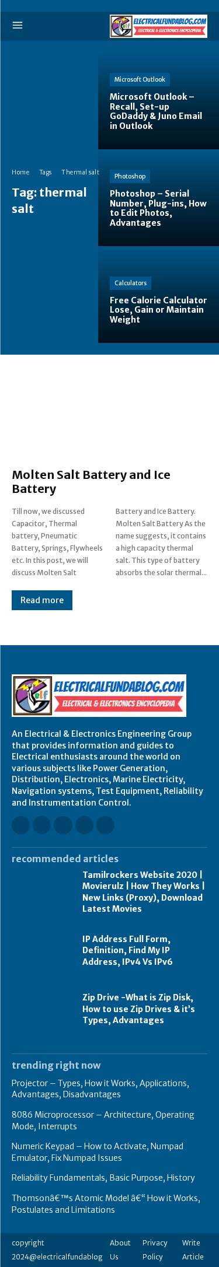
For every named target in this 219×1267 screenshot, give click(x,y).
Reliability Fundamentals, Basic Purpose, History (103, 1177)
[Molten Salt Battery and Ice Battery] (109, 417)
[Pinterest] (84, 825)
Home (20, 172)
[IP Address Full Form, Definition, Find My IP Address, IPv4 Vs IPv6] (41, 951)
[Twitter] (105, 825)
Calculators (130, 283)
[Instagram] (42, 825)
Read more (42, 600)
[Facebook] (21, 825)
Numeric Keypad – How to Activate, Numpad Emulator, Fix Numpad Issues (97, 1152)
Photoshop (129, 176)
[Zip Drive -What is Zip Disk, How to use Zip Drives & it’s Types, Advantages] (41, 1009)
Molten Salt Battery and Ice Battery (91, 481)
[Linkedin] (63, 825)
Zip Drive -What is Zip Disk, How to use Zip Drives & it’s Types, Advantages (138, 1009)
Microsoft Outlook (139, 79)
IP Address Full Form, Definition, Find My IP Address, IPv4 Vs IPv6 (127, 950)
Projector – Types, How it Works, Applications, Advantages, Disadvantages (100, 1089)
